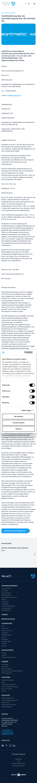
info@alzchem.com (7, 734)
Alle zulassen (18, 416)
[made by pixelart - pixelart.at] (18, 775)
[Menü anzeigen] (34, 3)
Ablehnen (18, 429)
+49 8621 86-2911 (8, 732)
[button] (30, 4)
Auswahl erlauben (18, 422)
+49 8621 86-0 (7, 730)
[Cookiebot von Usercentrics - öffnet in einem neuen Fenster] (26, 352)
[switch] (32, 390)
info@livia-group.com (13, 95)
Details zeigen (26, 410)
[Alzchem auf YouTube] (3, 745)
